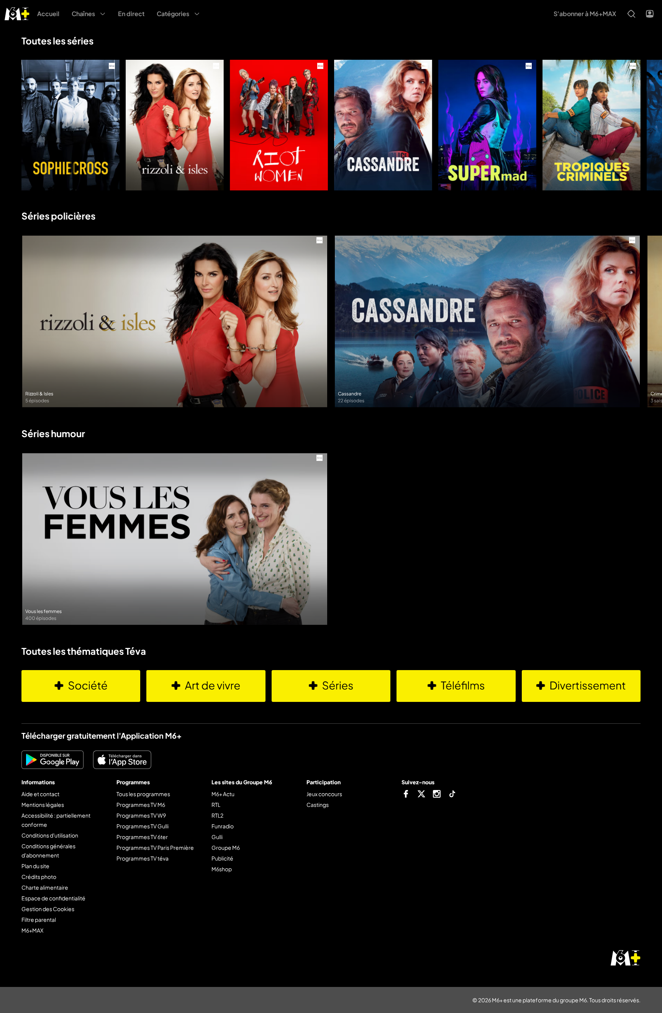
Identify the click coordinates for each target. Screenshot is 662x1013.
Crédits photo (38, 876)
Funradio (222, 826)
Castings (317, 804)
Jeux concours (324, 793)
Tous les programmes (143, 793)
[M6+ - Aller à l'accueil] (17, 13)
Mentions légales (42, 804)
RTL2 (217, 815)
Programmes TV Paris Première (155, 847)
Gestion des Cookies (47, 908)
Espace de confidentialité (53, 898)
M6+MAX (32, 930)
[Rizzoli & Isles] (175, 125)
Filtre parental (38, 919)
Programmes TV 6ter (142, 836)
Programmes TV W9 (141, 815)
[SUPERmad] (487, 125)
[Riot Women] (279, 125)
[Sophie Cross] (70, 125)
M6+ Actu (222, 793)
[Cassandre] (383, 125)
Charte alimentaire (44, 887)
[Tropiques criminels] (591, 125)
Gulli (217, 836)
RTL (215, 804)
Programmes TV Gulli (142, 826)
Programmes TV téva (142, 858)
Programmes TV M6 (140, 804)
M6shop (221, 868)
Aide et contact (40, 793)
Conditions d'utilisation (49, 835)
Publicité (222, 858)
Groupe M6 (225, 847)
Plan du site (35, 865)
